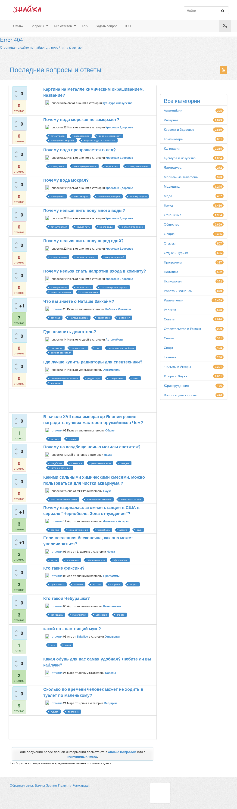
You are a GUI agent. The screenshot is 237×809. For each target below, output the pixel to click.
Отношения (172, 214)
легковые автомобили (121, 348)
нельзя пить (83, 226)
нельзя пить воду (86, 257)
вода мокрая (81, 196)
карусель (115, 584)
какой (68, 645)
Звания (51, 785)
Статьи (18, 25)
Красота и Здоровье (179, 129)
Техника (170, 357)
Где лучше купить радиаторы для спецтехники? (92, 362)
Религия (170, 309)
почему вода (58, 135)
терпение (73, 711)
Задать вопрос (106, 25)
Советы (169, 319)
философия (120, 560)
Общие (169, 233)
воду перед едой (114, 257)
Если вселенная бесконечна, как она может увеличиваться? (88, 541)
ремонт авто (79, 348)
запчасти (56, 382)
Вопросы (37, 25)
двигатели (56, 348)
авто (135, 378)
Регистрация (81, 785)
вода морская (81, 135)
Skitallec (82, 636)
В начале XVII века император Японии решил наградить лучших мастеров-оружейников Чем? (93, 419)
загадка (125, 463)
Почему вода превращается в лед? (79, 150)
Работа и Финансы (178, 290)
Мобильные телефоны (181, 176)
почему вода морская (62, 140)
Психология (173, 281)
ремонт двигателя (61, 352)
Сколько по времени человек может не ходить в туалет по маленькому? (93, 692)
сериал (55, 529)
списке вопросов (122, 751)
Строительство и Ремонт (182, 328)
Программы (173, 262)
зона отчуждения (78, 529)
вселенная (72, 560)
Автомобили (173, 110)
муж (53, 645)
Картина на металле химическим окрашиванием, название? (93, 92)
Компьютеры (173, 138)
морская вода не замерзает (99, 140)
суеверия (77, 463)
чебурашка (57, 614)
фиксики (78, 584)
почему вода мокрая (109, 196)
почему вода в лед (138, 166)
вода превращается (85, 166)
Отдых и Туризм (176, 252)
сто (98, 348)
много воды (106, 226)
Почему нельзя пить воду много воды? (84, 210)
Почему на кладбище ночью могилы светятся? (91, 447)
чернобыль (103, 529)
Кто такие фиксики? (63, 568)
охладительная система (64, 378)
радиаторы (93, 378)
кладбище (56, 463)
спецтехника (117, 378)
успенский (101, 614)
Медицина (172, 186)
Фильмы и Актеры (177, 366)
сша (139, 529)
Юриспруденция (176, 385)
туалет (54, 711)
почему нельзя (59, 226)
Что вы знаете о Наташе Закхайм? (78, 301)
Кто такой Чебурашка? (66, 598)
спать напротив (89, 292)
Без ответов (63, 25)
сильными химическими (64, 499)
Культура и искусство (180, 157)
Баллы (40, 785)
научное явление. (61, 467)
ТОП (127, 25)
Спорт (168, 347)
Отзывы (169, 243)
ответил (57, 309)
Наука (168, 205)
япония (72, 438)
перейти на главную (66, 47)
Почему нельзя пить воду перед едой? (83, 241)
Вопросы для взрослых (181, 395)
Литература (172, 167)
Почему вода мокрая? (66, 180)
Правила (64, 785)
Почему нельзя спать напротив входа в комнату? (94, 271)
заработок (103, 317)
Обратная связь (22, 785)
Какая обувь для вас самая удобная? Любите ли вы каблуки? (97, 662)
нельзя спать (84, 287)
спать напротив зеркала (114, 287)
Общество (171, 224)
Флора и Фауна (175, 376)
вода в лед (112, 166)
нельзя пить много (132, 226)
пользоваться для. (131, 499)
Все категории (182, 101)
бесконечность (96, 560)
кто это (97, 584)
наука (54, 560)
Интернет (171, 120)
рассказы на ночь (101, 463)
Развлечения (174, 300)
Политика (171, 271)
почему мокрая (138, 196)
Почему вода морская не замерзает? (81, 119)
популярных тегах (82, 756)
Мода (168, 195)
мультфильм (57, 584)
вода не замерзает (110, 135)
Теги (85, 25)
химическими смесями (99, 499)
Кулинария (172, 148)
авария (123, 529)
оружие (55, 438)
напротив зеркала (61, 292)
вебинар (55, 317)
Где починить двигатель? (69, 332)
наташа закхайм (79, 317)
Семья (169, 338)
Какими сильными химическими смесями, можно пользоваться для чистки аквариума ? (94, 480)
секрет (133, 584)
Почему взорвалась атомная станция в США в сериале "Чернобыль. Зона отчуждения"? (91, 510)
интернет (124, 317)
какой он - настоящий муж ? (72, 629)
